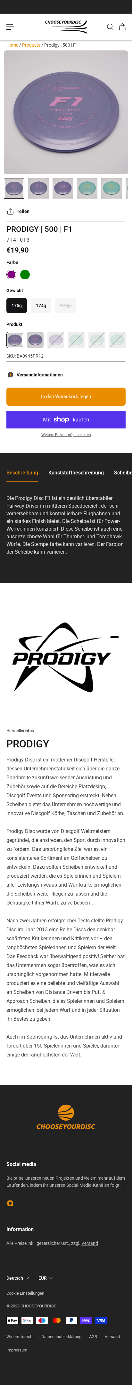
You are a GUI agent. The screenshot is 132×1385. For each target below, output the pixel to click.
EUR (42, 1278)
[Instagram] (10, 1203)
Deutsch (14, 1278)
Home (12, 45)
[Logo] (66, 27)
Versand (89, 1243)
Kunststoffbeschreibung (76, 473)
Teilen (23, 211)
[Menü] (10, 26)
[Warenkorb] (122, 27)
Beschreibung (22, 473)
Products (31, 45)
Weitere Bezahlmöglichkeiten (66, 435)
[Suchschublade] (110, 27)
